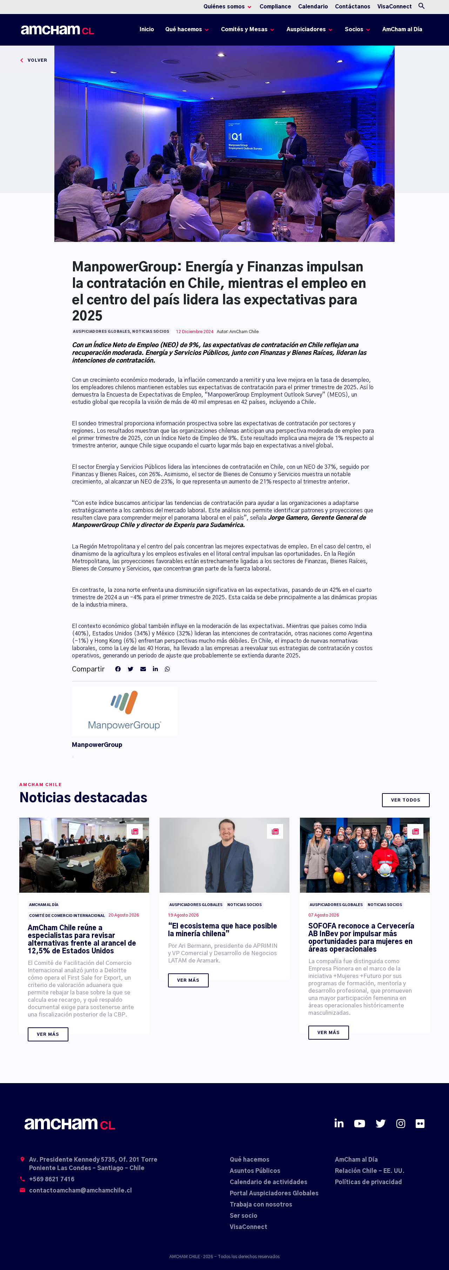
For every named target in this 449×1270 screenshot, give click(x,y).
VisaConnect (394, 6)
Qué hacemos (249, 1160)
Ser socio (243, 1216)
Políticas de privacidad (368, 1182)
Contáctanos (352, 6)
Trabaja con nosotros (261, 1205)
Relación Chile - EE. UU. (369, 1171)
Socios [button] (354, 29)
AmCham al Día (402, 29)
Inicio (148, 31)
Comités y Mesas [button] (244, 29)
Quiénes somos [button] (224, 6)
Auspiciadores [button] (306, 29)
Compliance (275, 6)
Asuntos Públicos (255, 1171)
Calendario (313, 6)
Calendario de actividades (268, 1182)
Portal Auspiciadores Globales (274, 1193)
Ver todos (406, 800)
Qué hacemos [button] (183, 29)
